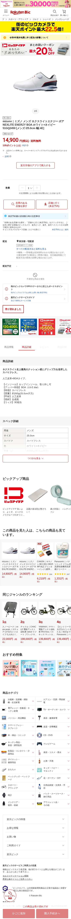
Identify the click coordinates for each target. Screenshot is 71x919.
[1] (30, 188)
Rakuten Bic (20, 13)
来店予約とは (57, 230)
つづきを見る (34, 458)
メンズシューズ (62, 19)
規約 (66, 230)
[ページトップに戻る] (66, 908)
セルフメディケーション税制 (15, 876)
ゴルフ (35, 19)
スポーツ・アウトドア (18, 19)
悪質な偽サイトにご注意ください (17, 879)
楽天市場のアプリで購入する (35, 165)
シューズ (47, 19)
